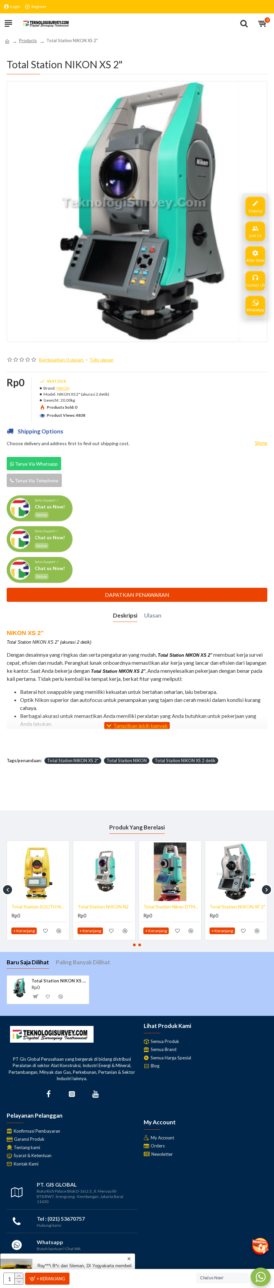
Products (28, 40)
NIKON (63, 388)
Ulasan (152, 615)
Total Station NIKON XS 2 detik (185, 760)
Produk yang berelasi (137, 827)
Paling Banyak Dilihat (83, 962)
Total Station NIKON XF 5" (171, 906)
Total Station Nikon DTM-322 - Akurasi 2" (39, 906)
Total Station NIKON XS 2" (73, 760)
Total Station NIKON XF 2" (105, 906)
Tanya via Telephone (36, 480)
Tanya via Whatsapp (36, 464)
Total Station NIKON (127, 760)
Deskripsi (125, 615)
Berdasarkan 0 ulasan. (61, 360)
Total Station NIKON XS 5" (238, 906)
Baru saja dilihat (28, 962)
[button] (7, 889)
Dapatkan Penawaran (137, 594)
